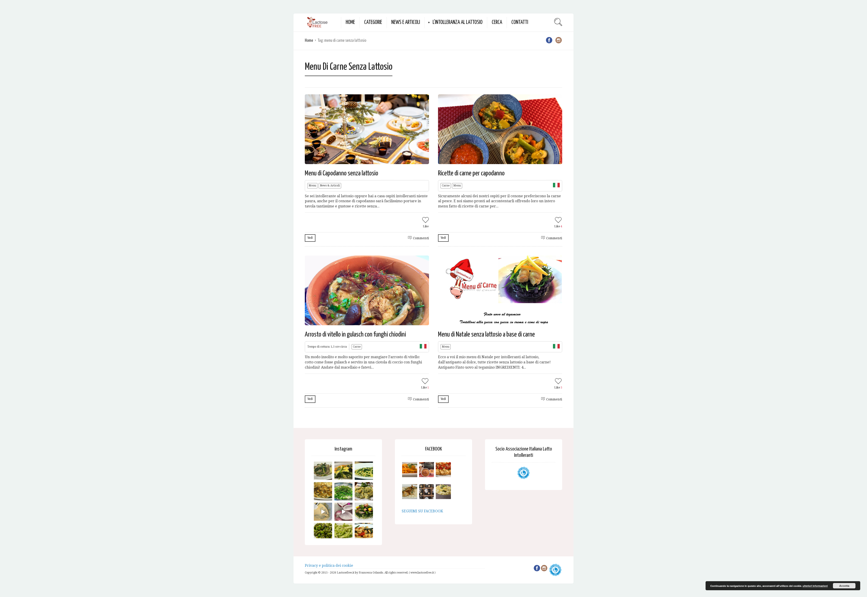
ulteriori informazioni (815, 586)
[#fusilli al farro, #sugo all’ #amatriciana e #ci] (364, 532)
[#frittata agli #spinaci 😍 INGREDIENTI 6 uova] (343, 471)
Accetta (844, 586)
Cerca (497, 22)
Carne (446, 185)
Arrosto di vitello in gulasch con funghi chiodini (355, 334)
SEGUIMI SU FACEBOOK (422, 511)
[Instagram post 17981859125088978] (323, 512)
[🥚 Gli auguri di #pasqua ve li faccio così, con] (364, 512)
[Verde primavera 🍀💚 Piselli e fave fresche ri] (323, 532)
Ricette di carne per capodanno (471, 173)
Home (350, 22)
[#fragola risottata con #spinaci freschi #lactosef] (364, 471)
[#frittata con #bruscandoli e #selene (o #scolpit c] (323, 491)
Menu (312, 185)
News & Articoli (330, 185)
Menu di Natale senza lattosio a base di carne (486, 334)
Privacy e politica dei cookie (329, 565)
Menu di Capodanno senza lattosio (341, 173)
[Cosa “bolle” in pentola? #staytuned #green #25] (343, 491)
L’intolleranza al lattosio (457, 22)
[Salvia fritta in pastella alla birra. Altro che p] (364, 491)
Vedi (310, 237)
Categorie (373, 22)
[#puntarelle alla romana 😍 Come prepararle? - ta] (343, 532)
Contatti (519, 22)
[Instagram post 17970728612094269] (343, 512)
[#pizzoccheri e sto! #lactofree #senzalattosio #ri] (323, 471)
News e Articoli (405, 22)
